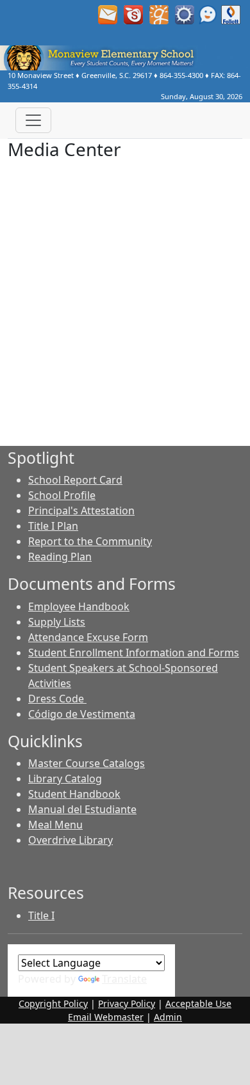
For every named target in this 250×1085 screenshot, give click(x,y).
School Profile (62, 495)
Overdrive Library (70, 840)
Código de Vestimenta (81, 714)
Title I (41, 915)
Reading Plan (60, 557)
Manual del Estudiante (82, 809)
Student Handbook (74, 794)
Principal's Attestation (81, 510)
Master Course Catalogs (86, 763)
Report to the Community (90, 541)
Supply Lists (56, 622)
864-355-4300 (181, 75)
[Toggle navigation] (33, 120)
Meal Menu (55, 825)
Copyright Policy (53, 1003)
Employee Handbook (78, 606)
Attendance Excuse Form (88, 637)
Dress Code (57, 699)
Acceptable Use (198, 1003)
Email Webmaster (106, 1017)
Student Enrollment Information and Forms (133, 652)
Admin (168, 1017)
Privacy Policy (126, 1003)
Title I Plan (53, 526)
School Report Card (75, 480)
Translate (124, 979)
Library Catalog (65, 779)
